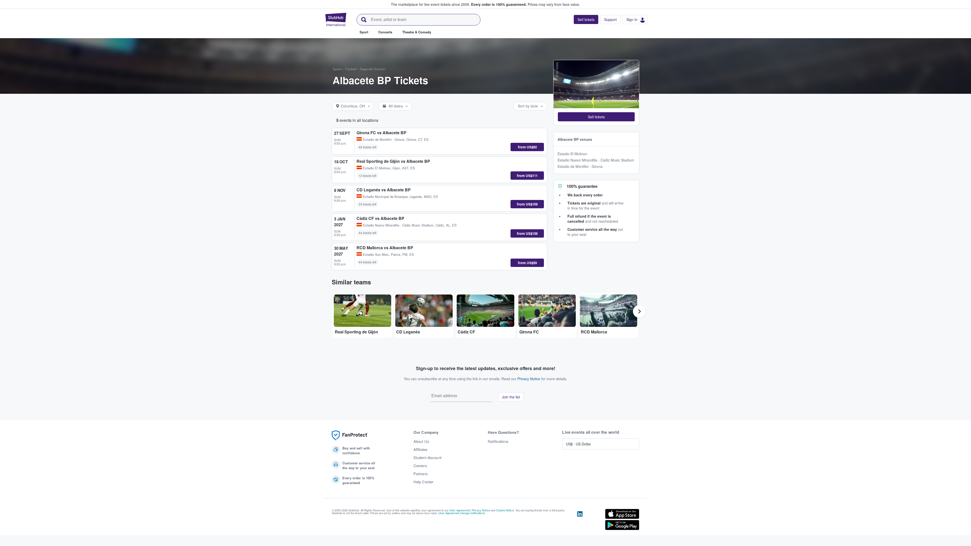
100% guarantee (582, 186)
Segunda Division (372, 68)
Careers (420, 466)
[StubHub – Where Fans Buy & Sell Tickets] (336, 19)
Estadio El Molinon (572, 153)
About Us (421, 441)
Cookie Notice (505, 510)
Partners (420, 474)
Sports (337, 68)
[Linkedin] (580, 520)
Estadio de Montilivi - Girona (580, 166)
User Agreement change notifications (461, 513)
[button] (596, 116)
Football (351, 68)
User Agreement (459, 510)
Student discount (427, 458)
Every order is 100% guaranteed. (499, 4)
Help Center (423, 482)
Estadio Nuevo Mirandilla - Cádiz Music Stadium (596, 160)
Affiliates (420, 449)
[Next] (639, 311)
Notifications (498, 441)
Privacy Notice (528, 378)
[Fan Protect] (350, 435)
